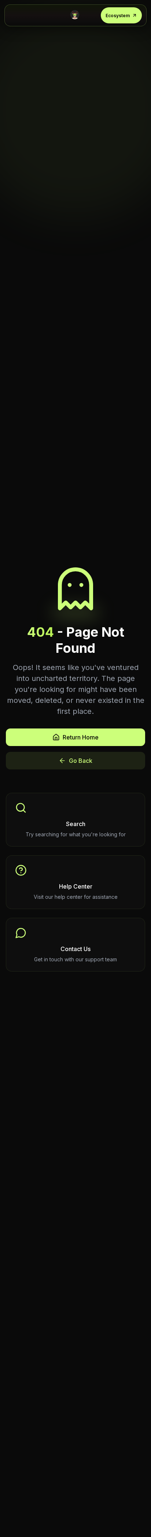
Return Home (81, 737)
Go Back (80, 760)
